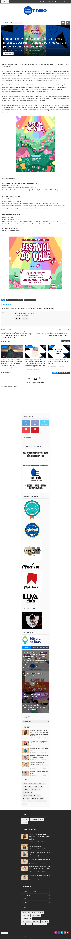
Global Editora (27, 792)
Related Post (7, 341)
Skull (24, 804)
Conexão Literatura (29, 891)
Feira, (26, 50)
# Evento (8, 300)
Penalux (30, 801)
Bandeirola (41, 784)
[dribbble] (58, 1)
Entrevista (26, 789)
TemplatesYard (32, 937)
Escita (50, 347)
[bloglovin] (55, 1)
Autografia (32, 784)
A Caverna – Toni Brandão (33, 684)
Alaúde (24, 912)
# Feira (14, 300)
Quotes (37, 801)
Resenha (43, 801)
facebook (66, 373)
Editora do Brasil (38, 786)
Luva (24, 801)
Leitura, (30, 50)
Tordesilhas (42, 924)
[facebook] (43, 1)
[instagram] (40, 1)
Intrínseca (35, 798)
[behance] (65, 1)
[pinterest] (52, 1)
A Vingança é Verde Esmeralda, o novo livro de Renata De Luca (34, 707)
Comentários (44, 647)
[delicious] (68, 1)
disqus (61, 373)
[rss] (62, 1)
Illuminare (26, 798)
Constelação (27, 786)
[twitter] (46, 1)
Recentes (35, 647)
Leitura (5, 347)
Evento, (23, 50)
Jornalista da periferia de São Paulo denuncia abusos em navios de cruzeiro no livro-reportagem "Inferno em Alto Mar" (11, 362)
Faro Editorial (36, 789)
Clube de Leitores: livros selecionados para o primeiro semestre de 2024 (34, 665)
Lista (41, 798)
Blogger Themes (49, 937)
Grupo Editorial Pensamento (31, 795)
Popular (27, 647)
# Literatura (27, 300)
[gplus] (49, 1)
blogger (55, 373)
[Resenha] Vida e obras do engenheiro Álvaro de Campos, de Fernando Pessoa (39, 764)
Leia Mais (66, 341)
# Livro (34, 300)
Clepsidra (40, 912)
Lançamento (29, 347)
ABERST (25, 784)
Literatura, (35, 50)
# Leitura (20, 300)
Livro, (39, 50)
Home (6, 23)
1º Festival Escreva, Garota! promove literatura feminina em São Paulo (58, 361)
